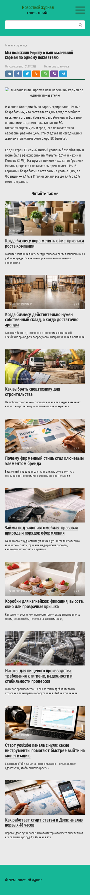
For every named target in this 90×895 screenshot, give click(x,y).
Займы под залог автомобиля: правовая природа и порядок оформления (41, 530)
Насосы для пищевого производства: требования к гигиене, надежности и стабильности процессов (38, 676)
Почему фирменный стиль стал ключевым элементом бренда (44, 460)
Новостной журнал (38, 7)
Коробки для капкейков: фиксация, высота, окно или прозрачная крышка (44, 603)
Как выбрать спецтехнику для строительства (32, 391)
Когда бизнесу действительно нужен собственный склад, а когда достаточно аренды (41, 320)
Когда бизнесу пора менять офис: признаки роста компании (44, 243)
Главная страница (16, 45)
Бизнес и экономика (56, 66)
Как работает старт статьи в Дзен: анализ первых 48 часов (44, 822)
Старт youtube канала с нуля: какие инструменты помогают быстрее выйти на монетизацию (45, 750)
